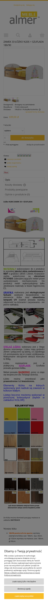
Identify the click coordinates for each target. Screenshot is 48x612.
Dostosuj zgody (24, 589)
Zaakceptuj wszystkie (24, 596)
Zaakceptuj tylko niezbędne (24, 581)
